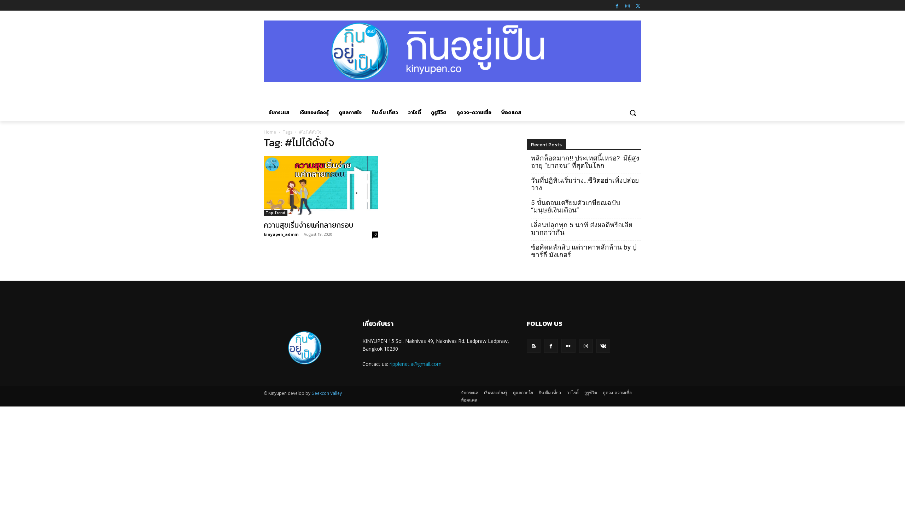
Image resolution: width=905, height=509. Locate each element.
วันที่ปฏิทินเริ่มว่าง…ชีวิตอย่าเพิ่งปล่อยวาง (585, 184)
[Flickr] (568, 346)
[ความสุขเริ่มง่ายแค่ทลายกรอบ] (321, 186)
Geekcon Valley (326, 393)
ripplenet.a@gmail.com (416, 364)
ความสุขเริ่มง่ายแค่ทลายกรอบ (309, 225)
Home (270, 132)
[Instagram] (627, 5)
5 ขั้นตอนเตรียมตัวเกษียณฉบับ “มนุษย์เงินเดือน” (575, 206)
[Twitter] (637, 5)
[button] (632, 112)
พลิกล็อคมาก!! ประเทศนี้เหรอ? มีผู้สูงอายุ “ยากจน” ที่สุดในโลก (585, 161)
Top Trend (275, 212)
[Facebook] (616, 5)
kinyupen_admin (281, 234)
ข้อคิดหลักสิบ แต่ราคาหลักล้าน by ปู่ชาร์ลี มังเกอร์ (584, 251)
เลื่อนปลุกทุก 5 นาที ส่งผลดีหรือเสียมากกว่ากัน (581, 228)
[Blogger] (534, 346)
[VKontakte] (603, 346)
